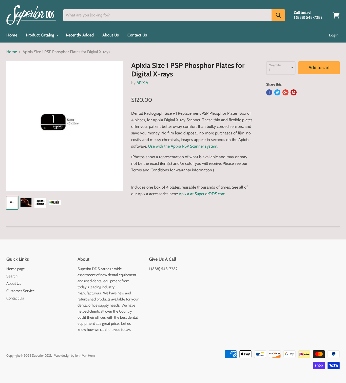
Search (11, 276)
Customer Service (20, 291)
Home (11, 35)
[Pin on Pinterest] (294, 92)
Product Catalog (40, 35)
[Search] (278, 15)
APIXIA (142, 82)
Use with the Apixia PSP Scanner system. (183, 146)
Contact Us (137, 35)
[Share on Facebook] (269, 92)
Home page (15, 269)
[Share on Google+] (285, 92)
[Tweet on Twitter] (277, 92)
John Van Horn (85, 355)
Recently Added (80, 35)
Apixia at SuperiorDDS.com (202, 193)
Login (333, 35)
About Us (110, 35)
